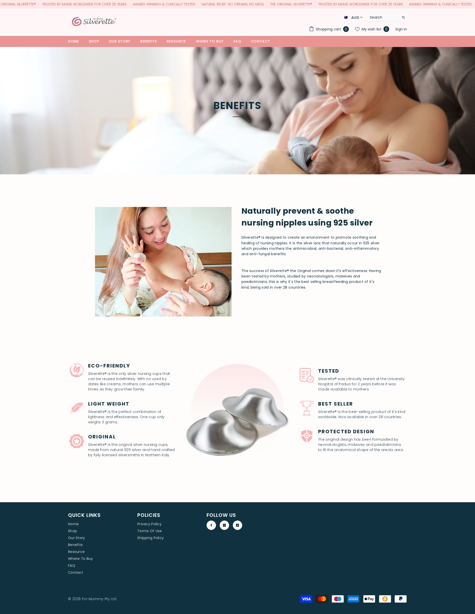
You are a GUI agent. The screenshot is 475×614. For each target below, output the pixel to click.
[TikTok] (237, 525)
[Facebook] (211, 525)
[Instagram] (224, 525)
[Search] (387, 17)
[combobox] (383, 17)
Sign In (401, 29)
